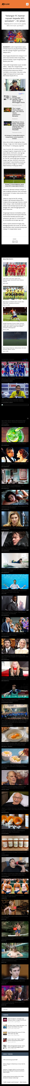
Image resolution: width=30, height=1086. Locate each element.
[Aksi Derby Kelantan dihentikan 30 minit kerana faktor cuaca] (15, 339)
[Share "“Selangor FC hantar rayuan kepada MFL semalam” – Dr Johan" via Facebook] (13, 241)
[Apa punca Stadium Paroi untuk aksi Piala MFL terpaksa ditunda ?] (15, 292)
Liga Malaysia (20, 25)
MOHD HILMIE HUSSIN (15, 24)
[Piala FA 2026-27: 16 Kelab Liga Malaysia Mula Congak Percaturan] (5, 1020)
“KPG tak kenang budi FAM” (10, 1059)
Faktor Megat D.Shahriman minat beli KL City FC (14, 1064)
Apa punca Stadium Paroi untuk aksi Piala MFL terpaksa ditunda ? (13, 302)
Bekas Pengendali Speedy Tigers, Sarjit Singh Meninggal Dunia (16, 1046)
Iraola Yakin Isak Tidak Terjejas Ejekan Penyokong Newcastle (16, 1039)
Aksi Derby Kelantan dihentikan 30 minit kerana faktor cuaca (14, 348)
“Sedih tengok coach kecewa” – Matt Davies (15, 1082)
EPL (15, 1042)
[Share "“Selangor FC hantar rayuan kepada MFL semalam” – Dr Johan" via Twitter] (16, 241)
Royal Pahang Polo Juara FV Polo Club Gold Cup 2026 (16, 1033)
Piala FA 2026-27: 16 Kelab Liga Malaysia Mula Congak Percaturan (17, 1019)
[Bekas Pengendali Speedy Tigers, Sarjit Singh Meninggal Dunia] (5, 1047)
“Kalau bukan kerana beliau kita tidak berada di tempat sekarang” (13, 1077)
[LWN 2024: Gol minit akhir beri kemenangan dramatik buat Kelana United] (15, 269)
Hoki (15, 1048)
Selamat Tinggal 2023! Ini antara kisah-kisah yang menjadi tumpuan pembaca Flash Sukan (13, 1071)
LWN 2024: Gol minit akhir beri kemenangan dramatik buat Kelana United (13, 280)
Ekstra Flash (16, 1028)
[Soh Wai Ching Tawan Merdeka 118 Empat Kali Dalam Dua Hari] (5, 1026)
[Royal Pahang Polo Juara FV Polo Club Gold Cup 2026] (5, 1033)
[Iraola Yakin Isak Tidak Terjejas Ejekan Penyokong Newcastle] (5, 1040)
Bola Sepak (13, 25)
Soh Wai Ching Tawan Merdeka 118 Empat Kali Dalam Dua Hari (17, 1026)
